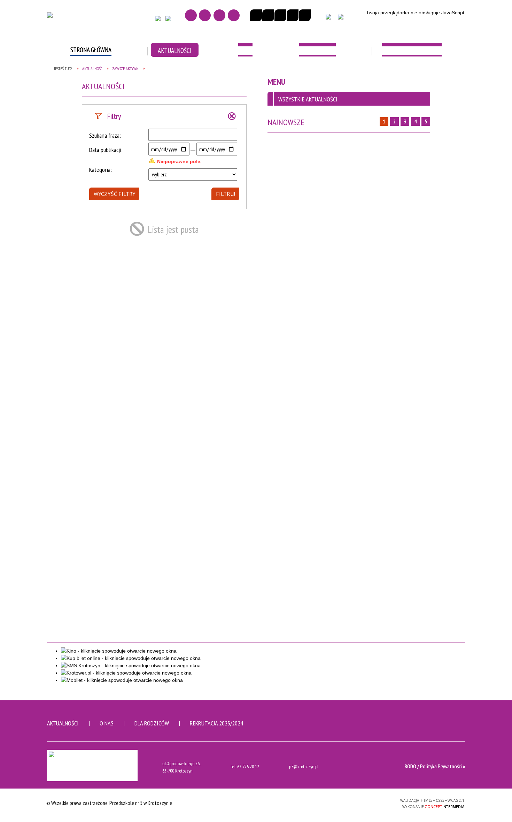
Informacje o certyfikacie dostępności (256, 803)
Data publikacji (105, 149)
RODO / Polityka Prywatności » (435, 766)
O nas (107, 723)
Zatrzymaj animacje (256, 15)
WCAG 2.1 (376, 802)
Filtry (114, 116)
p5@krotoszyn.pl (303, 767)
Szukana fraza (104, 135)
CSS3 (354, 802)
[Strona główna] (191, 15)
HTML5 (344, 802)
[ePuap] (346, 20)
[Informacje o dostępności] (268, 15)
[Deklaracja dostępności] (280, 15)
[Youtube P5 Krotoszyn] (169, 20)
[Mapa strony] (205, 15)
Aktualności (63, 723)
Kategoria (99, 169)
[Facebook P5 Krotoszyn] (159, 20)
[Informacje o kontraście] (305, 15)
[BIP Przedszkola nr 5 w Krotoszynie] (331, 20)
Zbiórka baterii (74, 75)
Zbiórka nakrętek (160, 75)
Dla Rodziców (151, 723)
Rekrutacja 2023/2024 (216, 723)
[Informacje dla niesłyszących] (292, 15)
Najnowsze (285, 122)
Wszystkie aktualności (308, 99)
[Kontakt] (219, 15)
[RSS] (234, 15)
